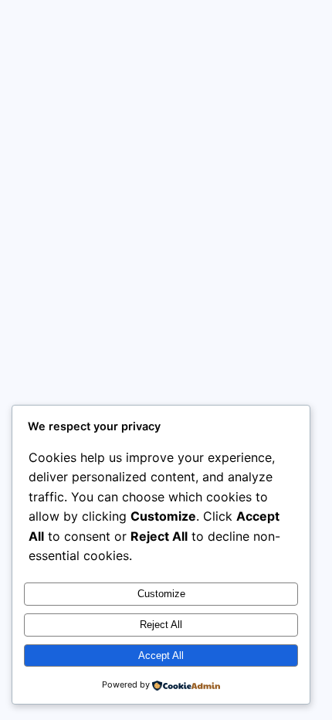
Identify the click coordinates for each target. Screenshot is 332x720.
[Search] (287, 268)
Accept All (161, 655)
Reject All (161, 624)
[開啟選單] (302, 29)
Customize (161, 593)
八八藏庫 (118, 28)
